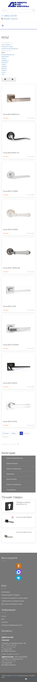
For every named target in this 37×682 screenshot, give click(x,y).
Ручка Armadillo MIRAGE (24, 517)
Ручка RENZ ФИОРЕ (10, 383)
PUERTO (4, 70)
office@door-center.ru (13, 654)
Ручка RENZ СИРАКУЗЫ (11, 268)
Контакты (4, 622)
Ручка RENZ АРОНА (10, 421)
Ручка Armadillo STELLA (24, 532)
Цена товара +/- (6, 44)
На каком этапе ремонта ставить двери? (14, 598)
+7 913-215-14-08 (9, 647)
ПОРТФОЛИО (5, 592)
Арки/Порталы (11, 479)
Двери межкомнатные (14, 458)
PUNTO (3, 72)
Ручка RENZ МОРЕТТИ (11, 153)
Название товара (7, 46)
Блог (3, 619)
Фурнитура (10, 474)
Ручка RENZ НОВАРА (10, 229)
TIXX (2, 74)
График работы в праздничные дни (12, 601)
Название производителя (9, 48)
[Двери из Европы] (18, 4)
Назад (13, 433)
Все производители (7, 54)
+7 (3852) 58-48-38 (10, 645)
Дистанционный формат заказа (11, 604)
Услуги (3, 616)
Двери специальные (13, 469)
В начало (6, 433)
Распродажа (11, 490)
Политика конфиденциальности (11, 625)
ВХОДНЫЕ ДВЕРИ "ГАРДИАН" (10, 595)
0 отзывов (31, 118)
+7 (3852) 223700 (9, 16)
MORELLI (4, 68)
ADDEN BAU (5, 56)
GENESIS (4, 66)
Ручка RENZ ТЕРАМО (10, 191)
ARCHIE (3, 58)
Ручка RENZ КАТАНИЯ (10, 345)
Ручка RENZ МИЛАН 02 (11, 114)
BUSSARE (4, 62)
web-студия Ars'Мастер (11, 677)
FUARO (3, 64)
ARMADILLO (5, 60)
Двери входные (12, 463)
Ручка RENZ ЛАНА (9, 306)
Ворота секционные (13, 484)
